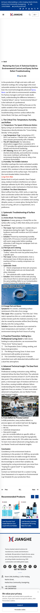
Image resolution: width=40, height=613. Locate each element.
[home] (16, 14)
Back (5, 62)
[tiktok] (23, 9)
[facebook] (26, 9)
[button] (32, 496)
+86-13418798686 (10, 586)
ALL (20, 490)
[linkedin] (32, 9)
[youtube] (29, 9)
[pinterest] (38, 9)
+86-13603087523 (10, 588)
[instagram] (20, 9)
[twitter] (35, 9)
